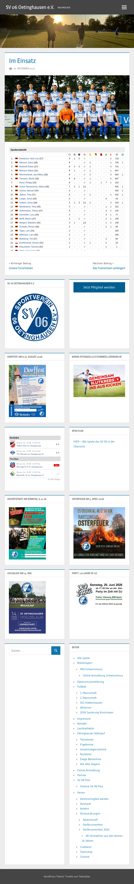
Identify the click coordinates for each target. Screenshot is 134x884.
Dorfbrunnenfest (93, 824)
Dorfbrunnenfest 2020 (96, 829)
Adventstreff (90, 819)
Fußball (81, 686)
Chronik (84, 856)
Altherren (85, 707)
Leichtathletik (85, 728)
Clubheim (86, 847)
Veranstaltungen (90, 813)
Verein (81, 792)
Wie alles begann (90, 764)
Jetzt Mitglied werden (99, 287)
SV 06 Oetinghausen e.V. (30, 7)
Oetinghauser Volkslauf (91, 733)
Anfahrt (84, 808)
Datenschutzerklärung (90, 681)
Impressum (84, 718)
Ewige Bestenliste (90, 759)
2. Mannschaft (88, 697)
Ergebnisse (86, 744)
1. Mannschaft (88, 693)
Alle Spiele (83, 658)
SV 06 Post (83, 780)
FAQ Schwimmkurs (91, 669)
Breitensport (84, 663)
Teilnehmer (87, 739)
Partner (81, 775)
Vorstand (85, 803)
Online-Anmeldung (88, 770)
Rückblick (86, 754)
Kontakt (82, 723)
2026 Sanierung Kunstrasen (96, 712)
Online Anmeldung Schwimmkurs (103, 675)
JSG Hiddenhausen (91, 702)
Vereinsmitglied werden (94, 799)
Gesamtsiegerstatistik (93, 749)
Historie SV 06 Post (91, 786)
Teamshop (86, 851)
